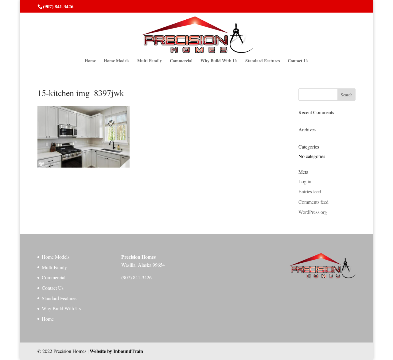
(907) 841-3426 (58, 6)
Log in (304, 181)
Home (90, 61)
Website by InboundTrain (116, 350)
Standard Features (262, 61)
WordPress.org (312, 212)
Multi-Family (54, 267)
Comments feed (313, 202)
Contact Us (298, 61)
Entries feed (309, 191)
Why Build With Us (218, 61)
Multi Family (149, 61)
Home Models (116, 61)
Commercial (181, 61)
